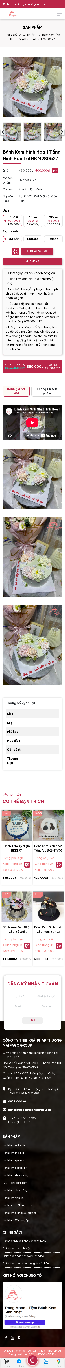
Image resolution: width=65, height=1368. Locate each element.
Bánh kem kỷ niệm (13, 1160)
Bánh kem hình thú (13, 1197)
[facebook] (32, 1305)
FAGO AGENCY (47, 1354)
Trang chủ (11, 34)
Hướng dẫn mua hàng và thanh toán (24, 1241)
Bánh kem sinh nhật (14, 1145)
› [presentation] (62, 131)
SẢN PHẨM (29, 34)
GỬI (32, 1020)
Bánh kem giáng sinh (15, 1167)
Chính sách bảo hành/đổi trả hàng (23, 1256)
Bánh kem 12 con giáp (16, 1220)
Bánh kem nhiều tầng (15, 1190)
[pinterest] (19, 1338)
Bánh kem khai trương (16, 1175)
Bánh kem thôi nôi (13, 1152)
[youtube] (12, 1338)
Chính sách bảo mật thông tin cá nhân (26, 1263)
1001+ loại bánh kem (15, 1182)
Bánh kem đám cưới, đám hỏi (20, 1212)
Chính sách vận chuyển (17, 1248)
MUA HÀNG (32, 261)
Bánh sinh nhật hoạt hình (17, 1205)
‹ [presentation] (2, 131)
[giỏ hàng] (6, 1361)
